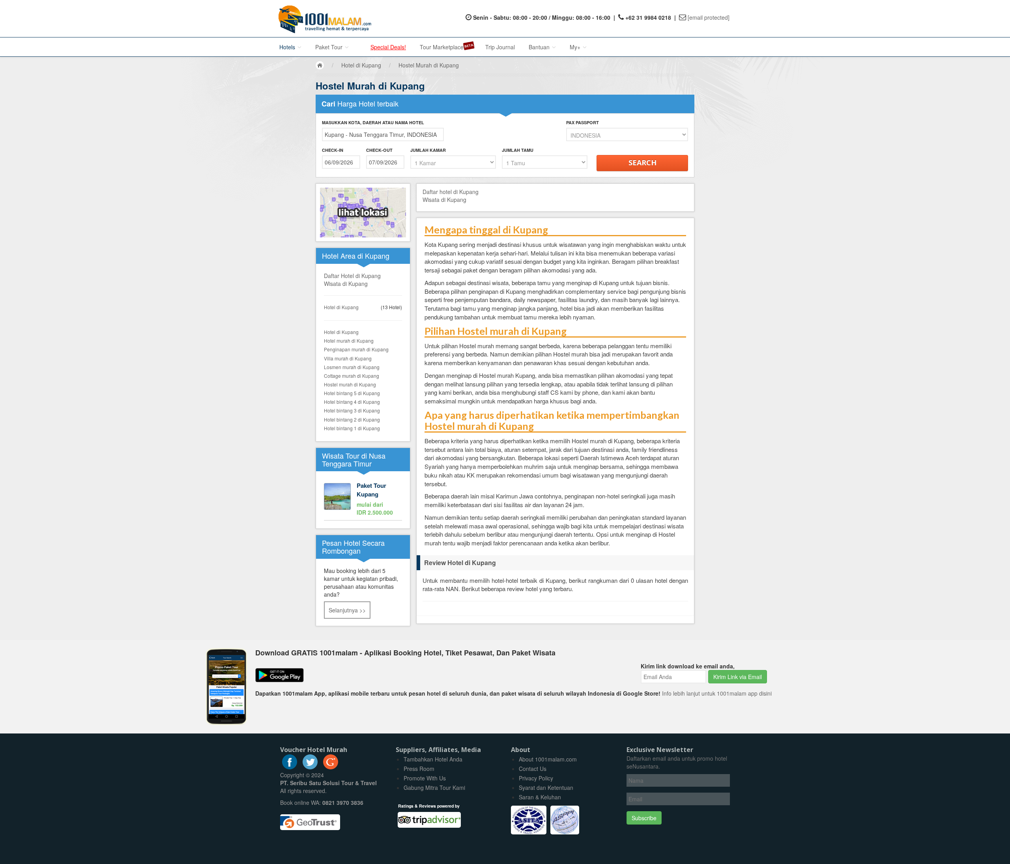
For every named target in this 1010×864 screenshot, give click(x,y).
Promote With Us (425, 778)
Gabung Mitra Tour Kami (434, 787)
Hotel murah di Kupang (349, 340)
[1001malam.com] (323, 18)
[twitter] (310, 767)
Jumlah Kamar (428, 150)
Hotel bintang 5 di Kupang (352, 393)
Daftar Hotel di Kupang (352, 276)
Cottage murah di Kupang (351, 375)
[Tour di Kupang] (363, 499)
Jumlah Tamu (517, 150)
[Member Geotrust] (310, 819)
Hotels (288, 47)
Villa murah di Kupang (348, 358)
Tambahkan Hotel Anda (433, 759)
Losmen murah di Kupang (352, 367)
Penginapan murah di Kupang (356, 349)
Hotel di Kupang (341, 307)
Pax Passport (582, 122)
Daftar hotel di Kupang (451, 192)
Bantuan (540, 47)
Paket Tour (329, 47)
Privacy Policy (536, 778)
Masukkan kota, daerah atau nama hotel (373, 122)
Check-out (379, 150)
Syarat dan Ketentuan (546, 787)
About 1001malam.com (548, 759)
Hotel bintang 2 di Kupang (352, 419)
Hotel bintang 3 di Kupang (352, 410)
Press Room (419, 769)
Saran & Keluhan (540, 797)
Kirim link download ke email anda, (688, 666)
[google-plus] (330, 767)
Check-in (332, 150)
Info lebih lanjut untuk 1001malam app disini (717, 693)
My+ (576, 47)
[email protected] (708, 17)
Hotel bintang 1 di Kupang (352, 428)
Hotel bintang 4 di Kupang (352, 401)
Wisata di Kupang (346, 283)
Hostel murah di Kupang (350, 384)
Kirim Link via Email (737, 677)
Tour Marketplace (442, 47)
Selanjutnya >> (347, 610)
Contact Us (532, 769)
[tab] (555, 562)
